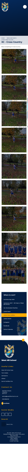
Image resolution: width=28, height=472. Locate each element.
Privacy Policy (14, 439)
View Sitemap (14, 435)
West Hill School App (7, 370)
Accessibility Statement (14, 437)
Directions (5, 403)
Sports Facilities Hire (7, 381)
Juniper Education (19, 434)
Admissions (4, 375)
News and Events (12, 38)
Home (3, 38)
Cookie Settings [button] (14, 441)
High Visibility (14, 438)
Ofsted (3, 378)
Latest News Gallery (7, 39)
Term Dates (4, 373)
